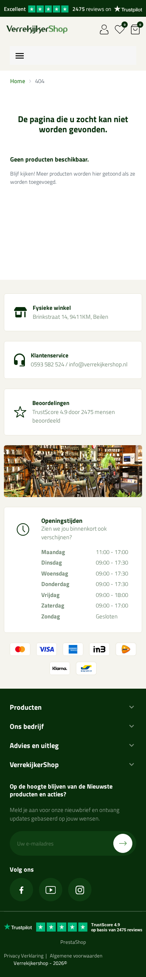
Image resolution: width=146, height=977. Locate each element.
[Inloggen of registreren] (104, 29)
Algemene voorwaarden (76, 955)
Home (17, 80)
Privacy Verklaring (24, 955)
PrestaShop (73, 942)
